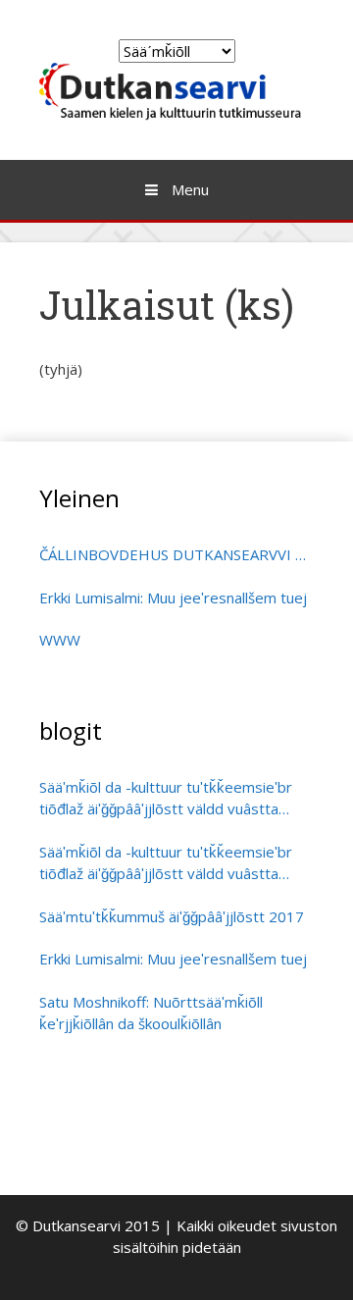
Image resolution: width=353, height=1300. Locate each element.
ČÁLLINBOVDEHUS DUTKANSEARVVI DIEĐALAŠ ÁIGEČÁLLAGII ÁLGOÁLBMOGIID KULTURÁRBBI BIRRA (176, 554)
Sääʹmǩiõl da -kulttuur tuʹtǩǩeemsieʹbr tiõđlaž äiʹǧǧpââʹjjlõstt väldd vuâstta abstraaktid (165, 798)
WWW (59, 640)
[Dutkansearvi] (176, 90)
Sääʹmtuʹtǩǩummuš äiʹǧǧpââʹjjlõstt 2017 (171, 916)
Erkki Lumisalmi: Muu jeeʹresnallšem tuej (173, 597)
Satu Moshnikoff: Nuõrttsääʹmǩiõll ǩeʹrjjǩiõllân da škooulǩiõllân (151, 1013)
